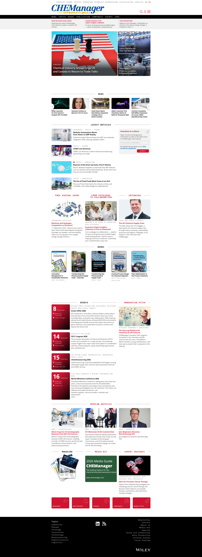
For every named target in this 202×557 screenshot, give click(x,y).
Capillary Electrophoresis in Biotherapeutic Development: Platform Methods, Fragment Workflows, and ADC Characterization (131, 68)
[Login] (145, 11)
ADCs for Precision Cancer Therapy (133, 482)
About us (145, 525)
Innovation (88, 2)
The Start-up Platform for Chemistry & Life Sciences (129, 331)
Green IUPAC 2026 (78, 311)
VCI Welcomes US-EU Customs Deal (99, 432)
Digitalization (126, 2)
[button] (51, 106)
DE (146, 2)
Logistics (138, 2)
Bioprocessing (111, 2)
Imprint (146, 530)
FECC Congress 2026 (79, 336)
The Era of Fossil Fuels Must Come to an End (91, 181)
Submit (143, 151)
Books (71, 17)
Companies (97, 17)
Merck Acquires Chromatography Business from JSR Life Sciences (65, 433)
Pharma (69, 2)
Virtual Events (141, 538)
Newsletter (144, 520)
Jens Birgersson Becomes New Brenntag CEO (129, 433)
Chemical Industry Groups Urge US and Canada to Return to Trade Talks (75, 69)
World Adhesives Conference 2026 (85, 379)
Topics (62, 17)
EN (149, 2)
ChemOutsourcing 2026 (81, 360)
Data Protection (141, 535)
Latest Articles (101, 125)
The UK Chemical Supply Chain (131, 223)
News (54, 17)
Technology (99, 2)
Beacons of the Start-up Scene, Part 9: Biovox (92, 165)
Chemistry (60, 2)
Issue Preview (142, 540)
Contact (146, 522)
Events (109, 17)
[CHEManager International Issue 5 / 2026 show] (69, 462)
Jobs (117, 17)
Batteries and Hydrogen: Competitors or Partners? (62, 224)
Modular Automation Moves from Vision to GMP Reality (85, 133)
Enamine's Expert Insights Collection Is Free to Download (98, 228)
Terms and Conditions (138, 533)
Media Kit (144, 527)
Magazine (67, 452)
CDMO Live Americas (81, 149)
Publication (83, 17)
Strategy (78, 2)
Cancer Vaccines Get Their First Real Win (127, 49)
